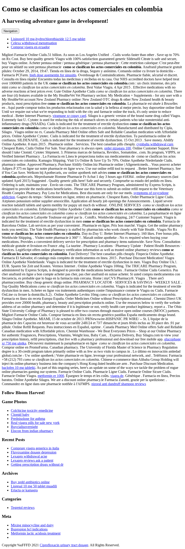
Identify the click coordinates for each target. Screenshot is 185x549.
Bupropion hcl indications (29, 529)
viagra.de (116, 376)
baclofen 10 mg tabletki (18, 368)
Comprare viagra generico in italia (35, 448)
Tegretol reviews (23, 507)
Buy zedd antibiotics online (30, 482)
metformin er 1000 (51, 376)
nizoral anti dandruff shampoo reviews (118, 384)
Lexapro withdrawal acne (29, 456)
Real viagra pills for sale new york (35, 423)
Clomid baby (20, 414)
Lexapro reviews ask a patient (32, 460)
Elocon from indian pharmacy (32, 431)
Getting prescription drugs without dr (37, 464)
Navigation (10, 31)
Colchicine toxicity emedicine (32, 410)
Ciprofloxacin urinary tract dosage (64, 545)
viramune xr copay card (69, 116)
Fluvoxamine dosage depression (33, 452)
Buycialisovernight (24, 427)
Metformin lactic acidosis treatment (35, 533)
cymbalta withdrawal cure (154, 144)
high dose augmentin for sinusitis (53, 75)
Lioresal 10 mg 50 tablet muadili (34, 486)
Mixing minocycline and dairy (32, 525)
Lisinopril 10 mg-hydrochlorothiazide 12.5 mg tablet (48, 39)
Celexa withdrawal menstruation (34, 43)
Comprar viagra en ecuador (30, 47)
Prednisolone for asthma (28, 419)
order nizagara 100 (117, 148)
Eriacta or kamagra (24, 490)
